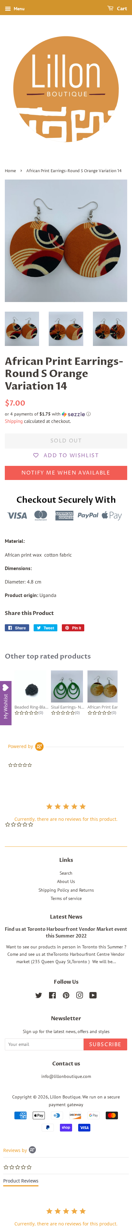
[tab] (20, 1182)
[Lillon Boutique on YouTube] (93, 996)
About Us (66, 881)
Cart (121, 9)
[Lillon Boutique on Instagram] (79, 996)
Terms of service (66, 898)
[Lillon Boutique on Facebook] (52, 996)
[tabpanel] (66, 1216)
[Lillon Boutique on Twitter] (38, 996)
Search (66, 873)
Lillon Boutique (65, 1097)
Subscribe (105, 1044)
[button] (66, 414)
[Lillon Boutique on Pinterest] (66, 996)
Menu (18, 9)
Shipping (14, 421)
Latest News (66, 917)
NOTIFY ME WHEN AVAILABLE (65, 472)
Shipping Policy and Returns (66, 890)
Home (10, 171)
